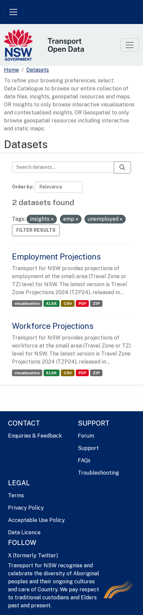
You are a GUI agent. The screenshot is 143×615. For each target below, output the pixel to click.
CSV (68, 303)
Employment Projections (56, 256)
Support (88, 448)
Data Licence (24, 532)
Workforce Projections (52, 326)
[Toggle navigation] (13, 12)
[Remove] (52, 219)
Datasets (37, 70)
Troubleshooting (98, 473)
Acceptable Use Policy (36, 520)
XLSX (51, 303)
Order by (22, 186)
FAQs (84, 460)
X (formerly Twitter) (33, 555)
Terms (16, 495)
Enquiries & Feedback (35, 436)
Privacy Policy (26, 508)
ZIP (96, 303)
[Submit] (122, 167)
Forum (86, 436)
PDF (82, 303)
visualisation (27, 303)
